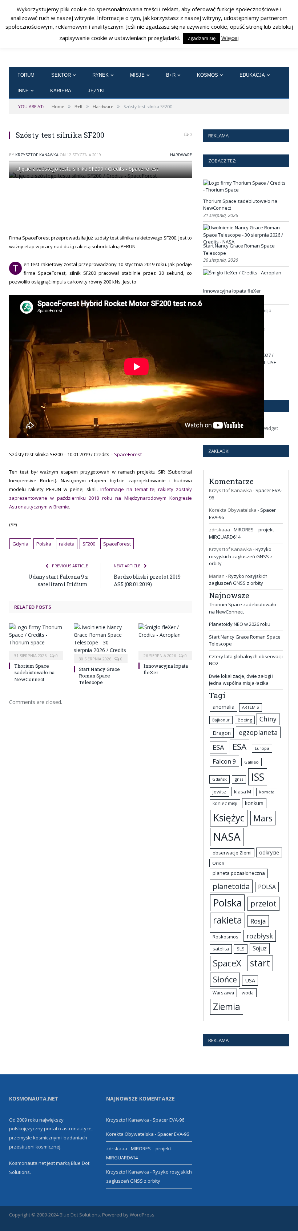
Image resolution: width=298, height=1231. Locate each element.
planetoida (231, 886)
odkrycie (269, 852)
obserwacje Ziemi (232, 852)
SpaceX (227, 963)
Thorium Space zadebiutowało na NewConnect (34, 672)
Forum (26, 75)
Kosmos (207, 75)
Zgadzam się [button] (202, 38)
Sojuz (260, 948)
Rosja (258, 921)
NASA (227, 836)
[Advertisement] (145, 206)
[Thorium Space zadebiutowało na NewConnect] (36, 641)
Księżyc (229, 817)
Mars (263, 818)
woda (248, 992)
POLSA (267, 887)
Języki (96, 90)
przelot (263, 903)
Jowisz (219, 791)
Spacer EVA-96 (168, 1120)
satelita (221, 948)
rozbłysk (259, 935)
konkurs (254, 803)
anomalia (223, 706)
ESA (218, 747)
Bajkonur (221, 720)
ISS (257, 777)
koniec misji (225, 803)
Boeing (245, 720)
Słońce (225, 979)
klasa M (242, 791)
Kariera (60, 90)
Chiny (268, 719)
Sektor (61, 75)
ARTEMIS (250, 707)
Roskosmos (225, 936)
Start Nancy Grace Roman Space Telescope (99, 675)
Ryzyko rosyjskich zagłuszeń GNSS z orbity (241, 556)
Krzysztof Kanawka (37, 154)
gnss (239, 779)
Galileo (251, 762)
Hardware (181, 154)
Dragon (222, 732)
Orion (218, 863)
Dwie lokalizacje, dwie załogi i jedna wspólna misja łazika (241, 680)
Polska (43, 543)
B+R (171, 75)
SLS (241, 948)
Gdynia (20, 543)
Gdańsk (219, 779)
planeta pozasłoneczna (239, 873)
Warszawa (223, 992)
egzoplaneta (258, 732)
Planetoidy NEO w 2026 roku (239, 624)
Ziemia (226, 1006)
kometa (266, 791)
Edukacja (252, 75)
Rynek (100, 75)
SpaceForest (128, 454)
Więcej (230, 37)
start (260, 963)
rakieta (66, 543)
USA (250, 980)
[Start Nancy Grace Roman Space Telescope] (101, 642)
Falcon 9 (224, 761)
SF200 (88, 543)
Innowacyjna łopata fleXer (232, 290)
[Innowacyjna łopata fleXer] (165, 641)
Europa (262, 748)
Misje (137, 75)
